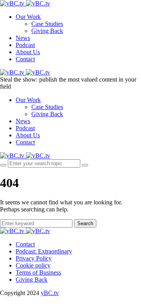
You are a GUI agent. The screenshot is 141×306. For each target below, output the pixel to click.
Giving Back (47, 30)
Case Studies (47, 23)
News (23, 38)
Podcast (25, 45)
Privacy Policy (34, 258)
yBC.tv (50, 293)
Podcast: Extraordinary (44, 251)
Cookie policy (33, 265)
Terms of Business (38, 272)
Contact (25, 59)
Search (85, 223)
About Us (28, 52)
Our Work (28, 16)
